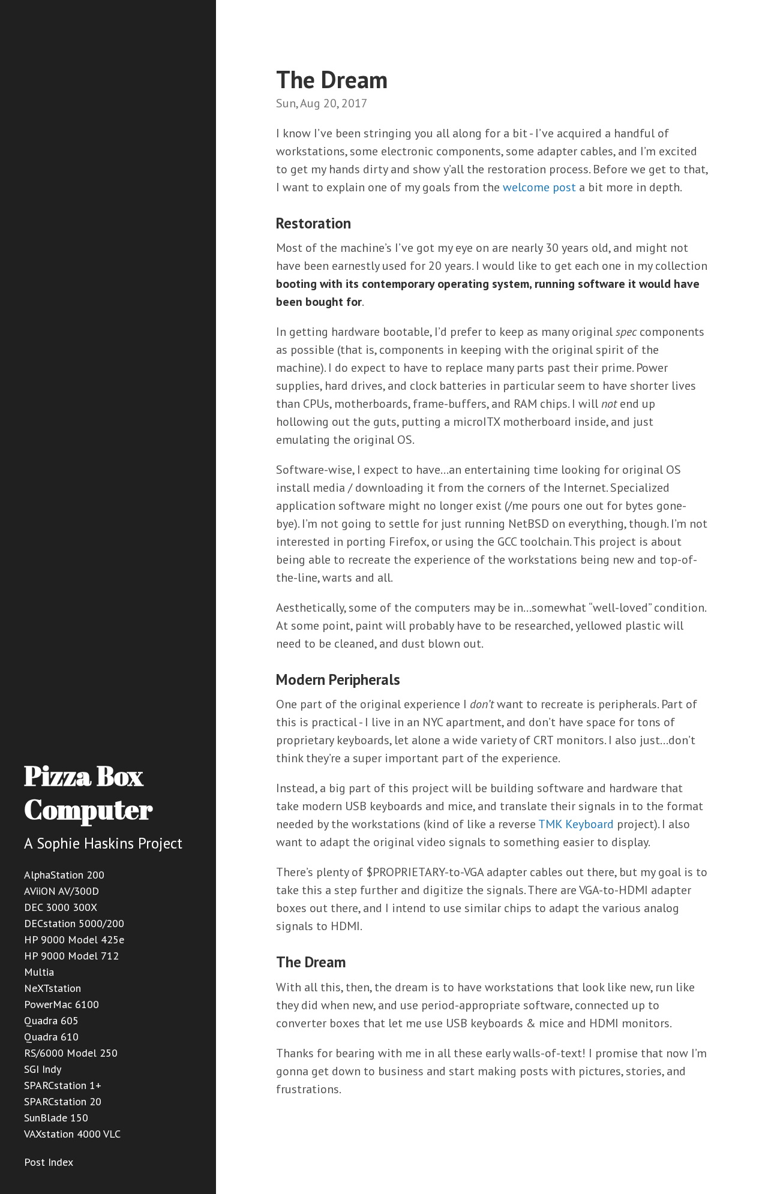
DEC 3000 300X (60, 907)
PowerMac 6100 (61, 1004)
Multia (39, 972)
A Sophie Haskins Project (103, 843)
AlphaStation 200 (64, 875)
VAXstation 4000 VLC (72, 1134)
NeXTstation (52, 988)
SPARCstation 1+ (62, 1085)
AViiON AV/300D (61, 891)
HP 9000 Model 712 (71, 956)
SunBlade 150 (56, 1117)
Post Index (48, 1162)
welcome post (539, 187)
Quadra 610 (51, 1036)
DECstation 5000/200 (74, 923)
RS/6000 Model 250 (71, 1053)
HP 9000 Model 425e (74, 939)
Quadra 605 (51, 1020)
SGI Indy (42, 1069)
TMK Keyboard (576, 824)
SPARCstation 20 (62, 1101)
